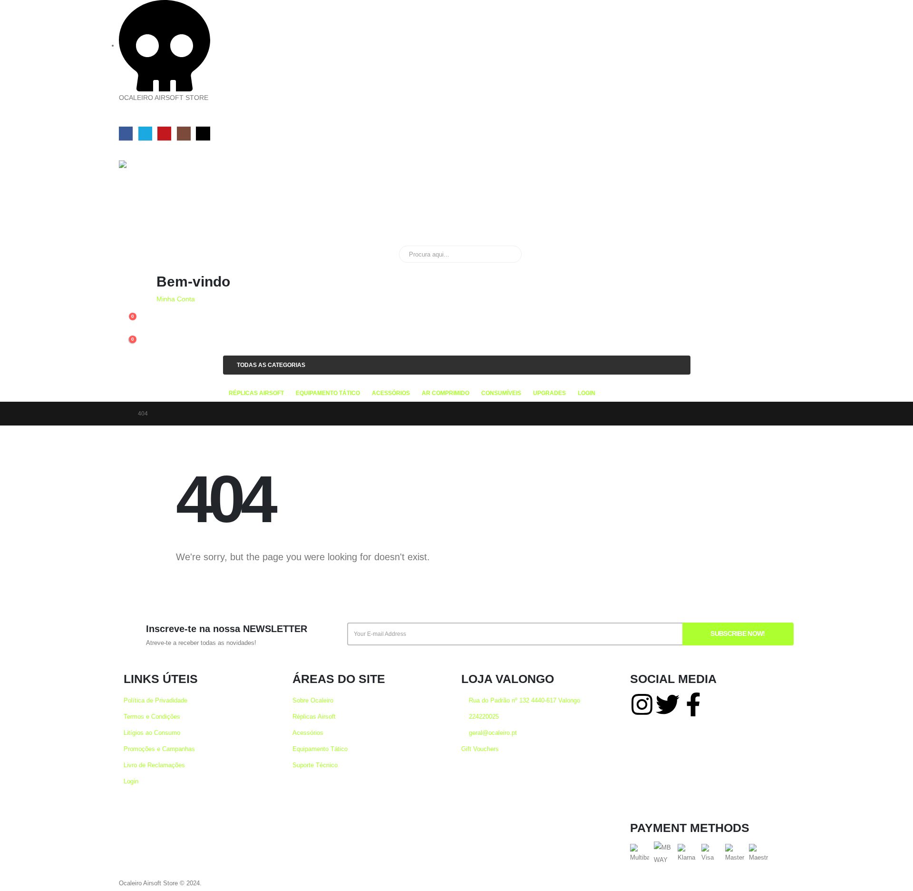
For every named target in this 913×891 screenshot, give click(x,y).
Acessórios (307, 733)
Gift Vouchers (480, 749)
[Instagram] (184, 133)
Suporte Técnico (315, 765)
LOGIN (586, 393)
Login (131, 781)
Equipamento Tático (320, 749)
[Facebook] (126, 133)
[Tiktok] (203, 133)
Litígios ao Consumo (152, 733)
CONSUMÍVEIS (501, 393)
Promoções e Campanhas (159, 749)
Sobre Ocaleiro (312, 700)
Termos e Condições (152, 716)
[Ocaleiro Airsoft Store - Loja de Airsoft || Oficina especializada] (150, 198)
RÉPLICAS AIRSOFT (256, 393)
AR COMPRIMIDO (445, 393)
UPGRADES (549, 393)
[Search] (508, 254)
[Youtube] (164, 133)
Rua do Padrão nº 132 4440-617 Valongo (523, 700)
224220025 (483, 716)
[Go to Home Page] (122, 413)
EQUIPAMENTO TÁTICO (328, 393)
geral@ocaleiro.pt (492, 733)
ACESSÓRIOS (391, 393)
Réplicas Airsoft (314, 716)
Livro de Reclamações (154, 765)
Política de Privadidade (155, 700)
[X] (145, 133)
